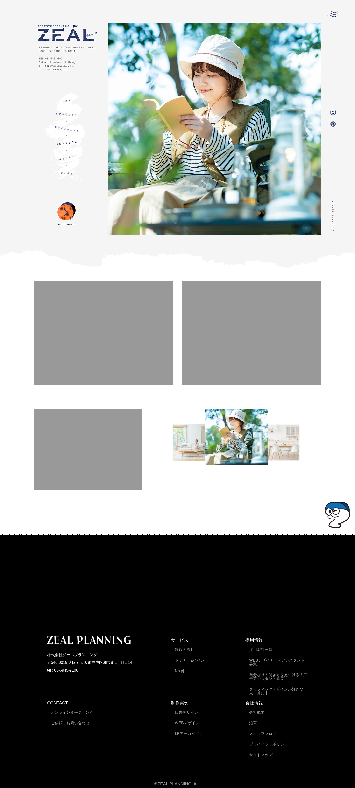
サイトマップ (260, 755)
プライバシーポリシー (268, 744)
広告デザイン (186, 712)
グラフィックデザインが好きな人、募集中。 (276, 691)
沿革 (253, 723)
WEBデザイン (187, 723)
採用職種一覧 (260, 650)
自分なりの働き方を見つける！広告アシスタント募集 (278, 677)
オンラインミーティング (72, 712)
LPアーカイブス (189, 734)
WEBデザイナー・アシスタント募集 (277, 662)
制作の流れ (184, 650)
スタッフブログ (262, 734)
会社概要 (257, 712)
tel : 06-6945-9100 (62, 670)
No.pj (179, 671)
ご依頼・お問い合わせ (70, 723)
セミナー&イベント (191, 660)
